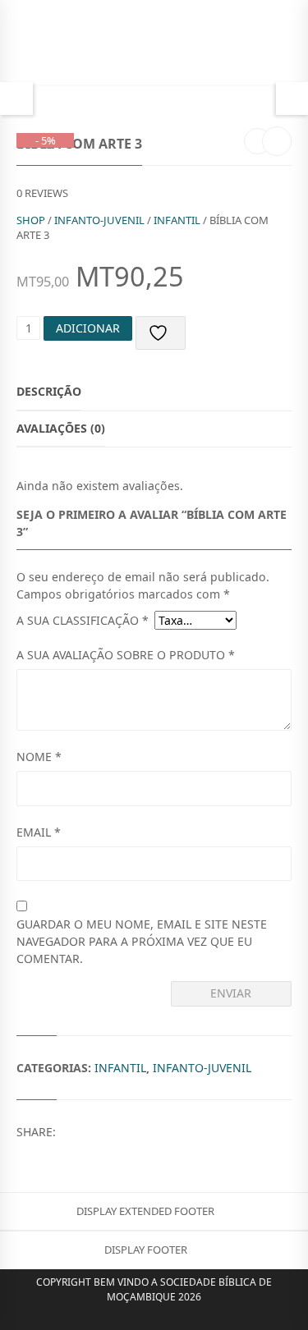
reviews (42, 193)
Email (38, 832)
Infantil (177, 220)
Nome (39, 756)
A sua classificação (82, 620)
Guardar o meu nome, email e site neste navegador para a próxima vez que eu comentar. (141, 941)
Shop (30, 220)
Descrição (48, 391)
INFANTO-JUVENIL (99, 220)
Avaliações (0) (60, 428)
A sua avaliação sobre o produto (125, 655)
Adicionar (88, 328)
